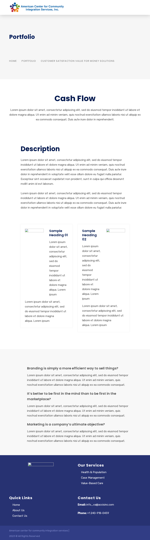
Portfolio (29, 61)
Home (13, 61)
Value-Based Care (92, 483)
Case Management (93, 477)
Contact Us (19, 515)
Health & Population (93, 472)
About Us (18, 510)
